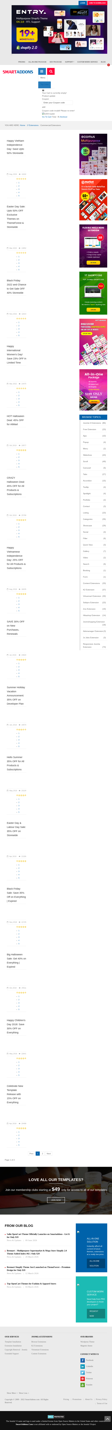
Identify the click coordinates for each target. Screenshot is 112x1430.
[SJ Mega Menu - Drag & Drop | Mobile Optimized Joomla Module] (93, 246)
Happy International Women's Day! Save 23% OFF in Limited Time (16, 354)
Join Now (56, 1200)
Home (22, 125)
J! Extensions (33, 125)
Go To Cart (46, 117)
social (94, 532)
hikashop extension (94, 615)
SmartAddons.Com (24, 1424)
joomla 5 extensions (94, 423)
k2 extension (94, 590)
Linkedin (89, 1366)
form (94, 577)
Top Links (44, 84)
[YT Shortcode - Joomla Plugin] (93, 293)
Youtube (89, 1385)
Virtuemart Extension (94, 596)
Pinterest (89, 1379)
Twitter (89, 1372)
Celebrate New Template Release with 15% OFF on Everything (15, 1094)
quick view (94, 545)
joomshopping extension (94, 623)
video (94, 558)
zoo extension (94, 609)
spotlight (94, 493)
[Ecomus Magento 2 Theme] (93, 154)
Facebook (89, 1360)
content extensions (94, 583)
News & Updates (14, 1240)
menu (94, 449)
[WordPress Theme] (93, 342)
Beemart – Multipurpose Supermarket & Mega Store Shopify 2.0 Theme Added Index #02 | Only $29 (37, 1252)
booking (94, 570)
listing (94, 513)
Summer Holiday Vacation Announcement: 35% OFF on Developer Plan (16, 695)
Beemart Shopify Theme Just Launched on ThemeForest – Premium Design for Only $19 (38, 1268)
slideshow (94, 455)
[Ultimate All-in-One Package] (93, 390)
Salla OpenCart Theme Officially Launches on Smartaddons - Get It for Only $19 (38, 1235)
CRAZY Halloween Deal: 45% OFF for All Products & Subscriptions (16, 486)
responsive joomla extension (94, 645)
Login (82, 3)
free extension (94, 429)
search (94, 564)
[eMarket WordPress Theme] (93, 199)
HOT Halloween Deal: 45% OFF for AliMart (15, 420)
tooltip (94, 487)
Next (49, 1153)
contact (94, 506)
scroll (94, 461)
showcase (94, 525)
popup (94, 442)
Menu (42, 78)
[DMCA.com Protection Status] (56, 1417)
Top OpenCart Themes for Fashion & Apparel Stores (31, 1284)
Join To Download (97, 3)
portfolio (94, 500)
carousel (94, 468)
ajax (94, 436)
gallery (94, 551)
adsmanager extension (94, 631)
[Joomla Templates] (18, 71)
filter (94, 538)
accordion (94, 481)
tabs (94, 474)
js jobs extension (94, 637)
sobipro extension (94, 602)
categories (94, 519)
